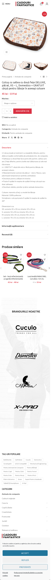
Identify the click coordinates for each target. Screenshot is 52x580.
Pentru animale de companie (21, 133)
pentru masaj (19, 475)
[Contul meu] (46, 3)
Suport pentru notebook (33, 479)
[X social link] (12, 137)
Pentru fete (8, 475)
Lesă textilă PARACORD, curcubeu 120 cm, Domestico (37, 278)
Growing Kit (7, 464)
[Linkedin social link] (21, 137)
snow (20, 479)
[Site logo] (25, 4)
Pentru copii (8, 471)
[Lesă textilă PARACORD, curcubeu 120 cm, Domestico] (37, 262)
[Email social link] (15, 137)
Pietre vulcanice (9, 479)
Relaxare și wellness (10, 530)
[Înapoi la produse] (43, 76)
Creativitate (6, 512)
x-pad (24, 483)
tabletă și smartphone (11, 483)
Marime (5, 98)
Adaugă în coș (22, 111)
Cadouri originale (8, 498)
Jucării (4, 521)
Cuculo (28, 460)
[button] (4, 33)
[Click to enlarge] (6, 52)
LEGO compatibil (21, 464)
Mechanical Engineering (38, 464)
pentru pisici (32, 475)
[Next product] (46, 76)
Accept (25, 553)
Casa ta (5, 503)
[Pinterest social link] (18, 137)
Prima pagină (7, 77)
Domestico (38, 460)
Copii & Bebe (7, 507)
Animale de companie (23, 77)
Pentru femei (32, 471)
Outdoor (5, 525)
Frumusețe (6, 516)
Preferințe (25, 567)
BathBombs (7, 460)
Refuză (25, 560)
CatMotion (18, 460)
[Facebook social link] (8, 137)
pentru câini (19, 471)
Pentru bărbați (32, 468)
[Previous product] (40, 76)
